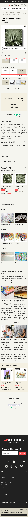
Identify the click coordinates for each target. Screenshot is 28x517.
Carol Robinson (18, 383)
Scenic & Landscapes (10, 12)
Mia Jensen (3, 188)
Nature (18, 12)
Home (2, 12)
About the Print (6, 156)
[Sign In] (22, 5)
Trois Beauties (18, 382)
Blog (2, 487)
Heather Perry (4, 383)
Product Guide (23, 56)
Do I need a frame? (22, 78)
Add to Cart (14, 515)
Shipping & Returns (8, 161)
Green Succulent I (20, 186)
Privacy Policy (4, 480)
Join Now (22, 453)
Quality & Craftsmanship (7, 477)
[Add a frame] (5, 48)
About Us (3, 474)
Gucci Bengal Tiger (6, 382)
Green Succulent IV (6, 186)
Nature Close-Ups (6, 14)
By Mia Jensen (4, 22)
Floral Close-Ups (16, 14)
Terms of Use (4, 485)
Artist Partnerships (6, 482)
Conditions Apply (14, 107)
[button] (6, 61)
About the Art (6, 121)
